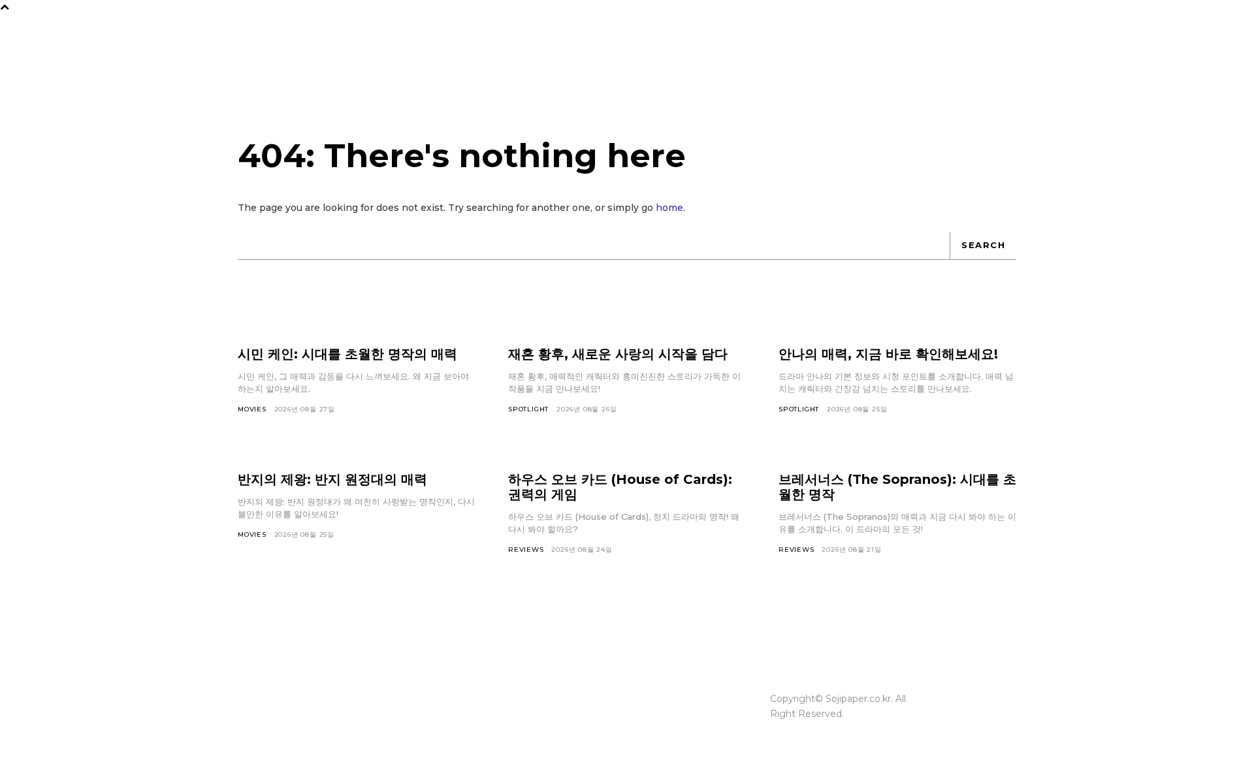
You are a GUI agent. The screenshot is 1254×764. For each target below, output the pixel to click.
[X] (1000, 706)
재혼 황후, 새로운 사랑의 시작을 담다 (618, 354)
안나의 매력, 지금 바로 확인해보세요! (888, 354)
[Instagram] (1000, 682)
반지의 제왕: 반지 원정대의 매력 (332, 479)
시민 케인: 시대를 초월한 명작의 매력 (347, 354)
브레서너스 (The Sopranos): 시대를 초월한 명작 (897, 486)
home (669, 208)
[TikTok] (976, 706)
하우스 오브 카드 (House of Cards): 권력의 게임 (620, 486)
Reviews (526, 549)
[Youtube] (976, 731)
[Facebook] (976, 682)
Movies (252, 409)
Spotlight (528, 409)
